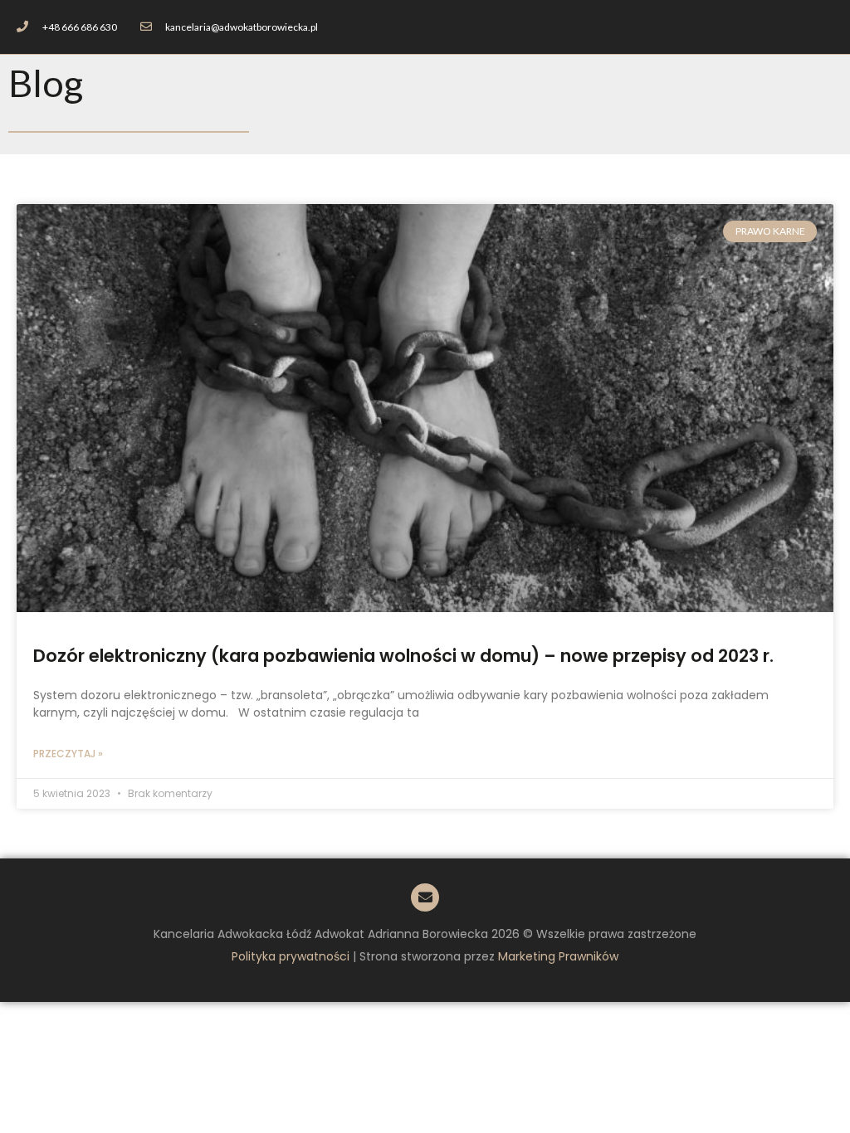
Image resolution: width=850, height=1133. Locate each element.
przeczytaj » (68, 753)
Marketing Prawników (558, 956)
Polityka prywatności (290, 956)
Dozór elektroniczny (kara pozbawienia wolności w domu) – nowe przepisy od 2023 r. (403, 656)
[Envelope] (425, 897)
